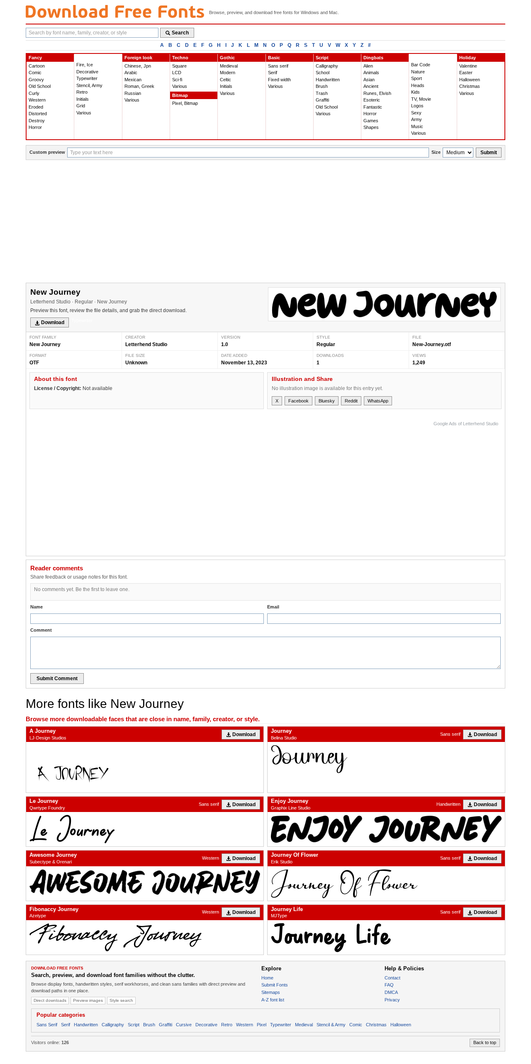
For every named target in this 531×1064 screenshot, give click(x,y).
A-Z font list (272, 999)
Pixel (261, 1024)
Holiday (467, 57)
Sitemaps (270, 992)
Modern (227, 72)
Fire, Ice (84, 64)
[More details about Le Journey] (144, 829)
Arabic (130, 72)
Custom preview (47, 152)
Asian (369, 79)
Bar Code (420, 64)
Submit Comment (57, 678)
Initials (82, 99)
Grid (80, 105)
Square (179, 65)
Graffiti (322, 99)
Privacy (392, 999)
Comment (41, 630)
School (322, 72)
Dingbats (373, 57)
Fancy (35, 57)
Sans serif (278, 65)
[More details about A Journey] (144, 767)
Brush (322, 86)
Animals (371, 72)
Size (436, 152)
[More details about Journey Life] (386, 937)
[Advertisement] (265, 222)
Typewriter (86, 78)
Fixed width (279, 79)
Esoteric (371, 99)
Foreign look (138, 57)
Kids (415, 92)
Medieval (229, 65)
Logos (417, 105)
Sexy (416, 112)
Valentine (468, 65)
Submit (488, 152)
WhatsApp (378, 400)
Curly (34, 93)
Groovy (36, 79)
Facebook (298, 400)
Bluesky (327, 400)
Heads (417, 85)
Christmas (469, 86)
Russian (132, 93)
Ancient (370, 86)
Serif (272, 72)
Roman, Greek (139, 86)
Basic (274, 57)
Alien (368, 65)
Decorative (87, 71)
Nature (418, 71)
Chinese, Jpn (137, 65)
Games (370, 120)
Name (36, 606)
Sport (416, 78)
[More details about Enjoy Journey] (386, 828)
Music (417, 126)
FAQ (389, 984)
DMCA (391, 992)
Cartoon (37, 65)
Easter (466, 72)
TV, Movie (421, 99)
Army (416, 119)
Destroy (37, 120)
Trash (322, 93)
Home (267, 977)
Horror (35, 127)
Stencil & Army (331, 1024)
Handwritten (328, 79)
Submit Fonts (274, 984)
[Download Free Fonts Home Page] (115, 11)
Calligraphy (327, 65)
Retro (82, 92)
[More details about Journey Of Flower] (386, 883)
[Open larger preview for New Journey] (384, 304)
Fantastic (372, 106)
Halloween (469, 79)
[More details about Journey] (386, 759)
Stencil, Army (89, 85)
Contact (392, 977)
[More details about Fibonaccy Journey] (144, 937)
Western (37, 99)
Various (83, 112)
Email (273, 606)
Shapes (371, 127)
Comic (35, 72)
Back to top (484, 1042)
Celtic (225, 79)
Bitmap (180, 95)
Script (322, 57)
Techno (180, 57)
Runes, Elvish (377, 93)
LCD (176, 72)
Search (180, 33)
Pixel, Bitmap (185, 103)
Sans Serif (47, 1024)
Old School (40, 86)
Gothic (227, 57)
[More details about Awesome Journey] (144, 882)
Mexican (132, 79)
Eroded (36, 106)
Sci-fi (177, 79)
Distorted (38, 113)
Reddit (351, 400)
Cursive (184, 1024)
